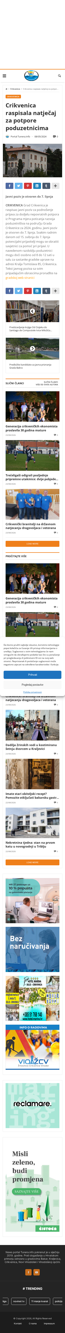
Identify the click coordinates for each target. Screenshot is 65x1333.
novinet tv (14, 1301)
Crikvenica (15, 89)
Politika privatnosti (32, 692)
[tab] (50, 382)
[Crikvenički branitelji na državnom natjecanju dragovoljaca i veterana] (32, 504)
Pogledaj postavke (32, 684)
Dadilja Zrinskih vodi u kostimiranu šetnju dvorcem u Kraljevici (31, 747)
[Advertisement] (32, 34)
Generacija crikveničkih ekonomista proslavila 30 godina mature (32, 428)
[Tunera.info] (31, 75)
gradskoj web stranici (20, 278)
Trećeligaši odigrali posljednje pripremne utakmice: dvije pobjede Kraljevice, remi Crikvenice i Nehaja (31, 477)
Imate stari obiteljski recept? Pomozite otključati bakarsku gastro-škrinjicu (32, 796)
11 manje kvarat (35, 1301)
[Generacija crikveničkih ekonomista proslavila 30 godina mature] (32, 406)
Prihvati (32, 674)
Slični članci (51, 382)
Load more (32, 544)
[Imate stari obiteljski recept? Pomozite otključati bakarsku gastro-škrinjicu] (32, 774)
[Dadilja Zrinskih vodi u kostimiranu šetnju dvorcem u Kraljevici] (32, 725)
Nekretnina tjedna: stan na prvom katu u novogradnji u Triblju (30, 844)
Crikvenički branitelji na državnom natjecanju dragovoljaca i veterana (31, 526)
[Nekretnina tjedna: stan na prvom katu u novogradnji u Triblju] (32, 823)
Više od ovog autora (47, 384)
